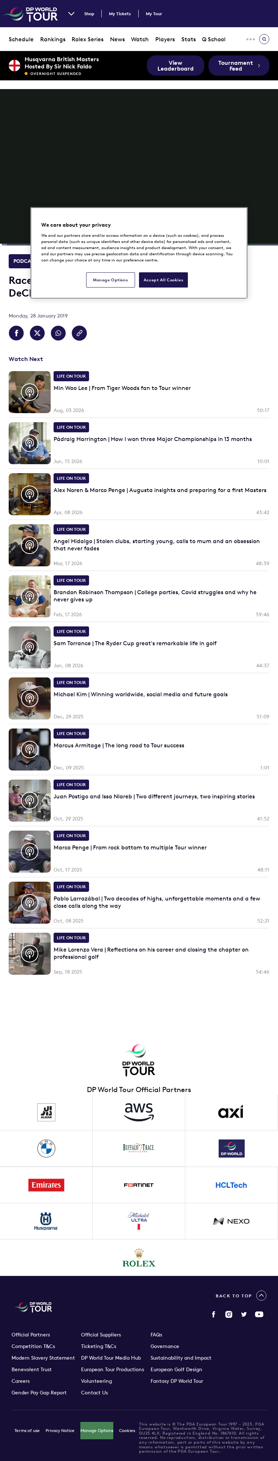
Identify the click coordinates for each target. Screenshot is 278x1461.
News (117, 39)
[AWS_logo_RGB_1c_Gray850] (139, 1112)
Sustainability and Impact (181, 1358)
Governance (165, 1346)
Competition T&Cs (33, 1346)
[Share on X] (37, 333)
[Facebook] (213, 1314)
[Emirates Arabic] (46, 1185)
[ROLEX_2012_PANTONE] (139, 1257)
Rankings (53, 39)
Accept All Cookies (163, 279)
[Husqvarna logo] (46, 1221)
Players (165, 39)
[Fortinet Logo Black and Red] (139, 1185)
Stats (188, 39)
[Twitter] (244, 1314)
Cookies (127, 1430)
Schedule (21, 39)
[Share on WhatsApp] (58, 333)
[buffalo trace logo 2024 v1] (139, 1148)
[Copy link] (79, 333)
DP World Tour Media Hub (111, 1358)
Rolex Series (88, 39)
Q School (214, 39)
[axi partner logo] (231, 1112)
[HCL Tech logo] (231, 1185)
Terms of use (27, 1430)
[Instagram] (229, 1314)
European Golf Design (176, 1369)
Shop (89, 13)
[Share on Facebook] (16, 333)
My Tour (154, 13)
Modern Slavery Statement (43, 1358)
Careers (21, 1381)
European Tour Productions (112, 1369)
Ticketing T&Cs (98, 1346)
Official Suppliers (101, 1334)
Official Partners (31, 1334)
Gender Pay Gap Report (39, 1392)
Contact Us (94, 1392)
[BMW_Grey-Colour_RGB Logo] (46, 1148)
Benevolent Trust (32, 1369)
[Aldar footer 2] (46, 1112)
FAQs (156, 1334)
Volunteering (96, 1381)
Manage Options (96, 1430)
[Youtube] (259, 1314)
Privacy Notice (60, 1430)
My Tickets (120, 13)
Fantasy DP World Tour (177, 1381)
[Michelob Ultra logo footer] (139, 1221)
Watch (140, 39)
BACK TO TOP (234, 1295)
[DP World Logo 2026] (231, 1148)
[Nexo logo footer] (231, 1221)
